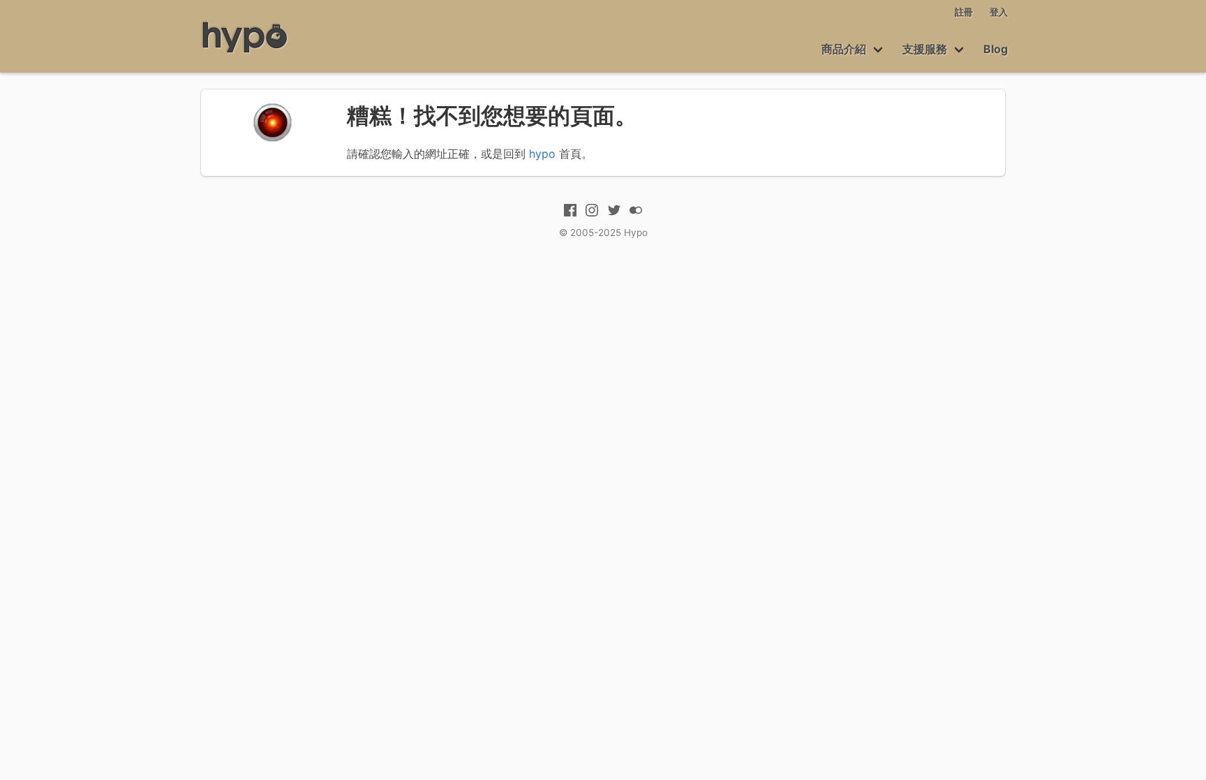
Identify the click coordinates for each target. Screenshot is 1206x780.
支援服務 (924, 49)
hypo (542, 154)
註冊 (964, 12)
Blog (995, 49)
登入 (999, 12)
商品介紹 (843, 49)
